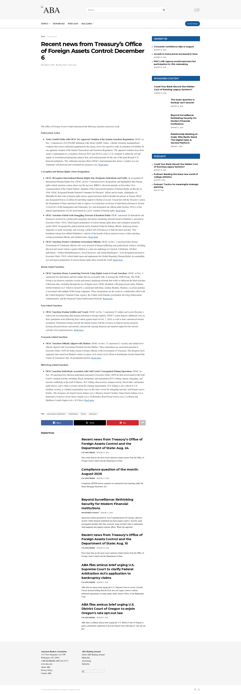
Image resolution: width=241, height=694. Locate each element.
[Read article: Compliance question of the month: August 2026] (59, 480)
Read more (103, 164)
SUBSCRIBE (192, 24)
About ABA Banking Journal (93, 654)
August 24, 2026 (103, 452)
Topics (44, 23)
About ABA (45, 667)
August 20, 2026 (160, 93)
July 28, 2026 (159, 190)
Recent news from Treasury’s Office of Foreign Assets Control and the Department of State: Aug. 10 (112, 539)
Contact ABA (46, 673)
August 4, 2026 (159, 180)
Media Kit (86, 657)
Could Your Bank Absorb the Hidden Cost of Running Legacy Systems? (176, 165)
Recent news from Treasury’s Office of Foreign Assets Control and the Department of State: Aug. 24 (112, 444)
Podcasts (73, 23)
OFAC (83, 413)
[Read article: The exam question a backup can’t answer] (160, 104)
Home (43, 36)
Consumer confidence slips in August (174, 46)
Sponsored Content (90, 513)
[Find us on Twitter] (199, 689)
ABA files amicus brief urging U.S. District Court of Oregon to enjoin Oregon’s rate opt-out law (108, 609)
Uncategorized (52, 36)
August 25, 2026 (160, 50)
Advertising (86, 660)
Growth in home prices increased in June (175, 54)
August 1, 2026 (176, 146)
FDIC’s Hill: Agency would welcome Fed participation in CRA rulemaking (175, 62)
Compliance (73, 413)
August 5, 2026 (102, 582)
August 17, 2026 (103, 478)
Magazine (86, 23)
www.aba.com (46, 664)
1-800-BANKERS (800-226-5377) (54, 660)
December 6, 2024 (48, 64)
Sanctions (93, 413)
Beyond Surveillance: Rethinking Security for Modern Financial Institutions (107, 504)
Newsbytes (59, 23)
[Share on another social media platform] (142, 422)
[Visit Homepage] (60, 10)
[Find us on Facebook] (195, 689)
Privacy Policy (47, 670)
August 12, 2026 (106, 513)
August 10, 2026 (103, 548)
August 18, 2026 (177, 106)
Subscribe (86, 664)
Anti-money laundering (56, 413)
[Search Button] (164, 10)
